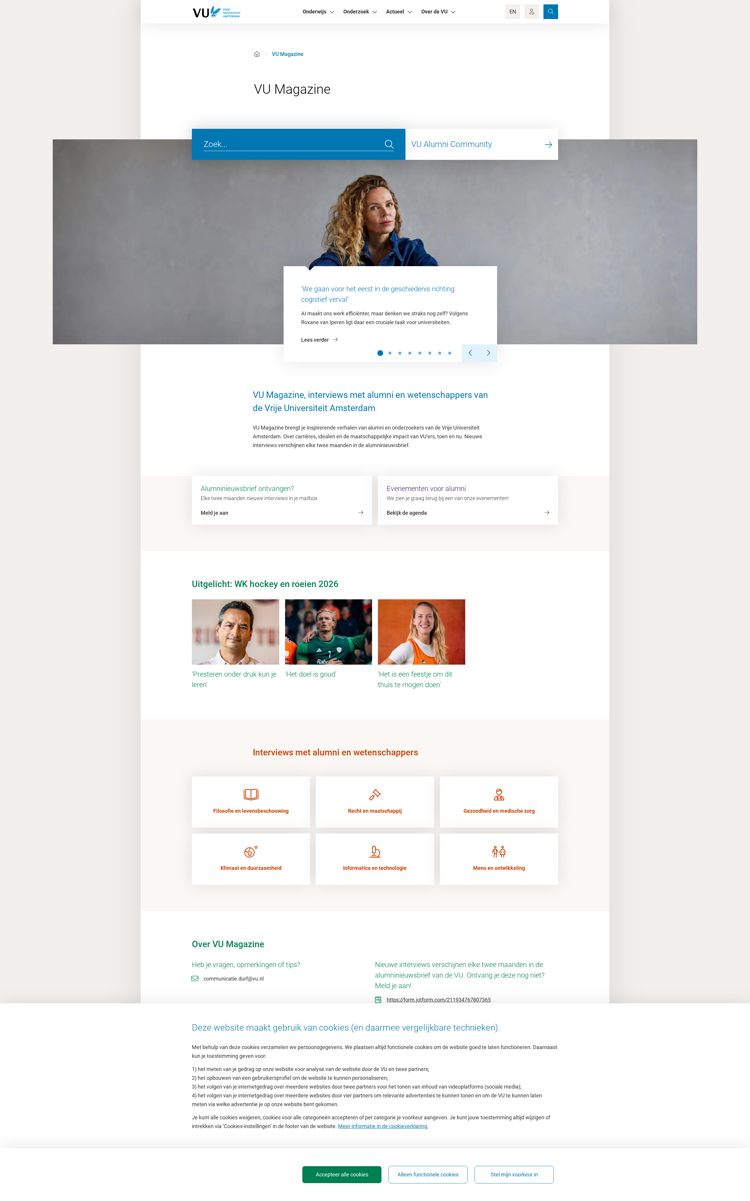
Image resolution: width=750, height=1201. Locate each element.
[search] (389, 144)
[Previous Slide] (471, 353)
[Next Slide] (488, 353)
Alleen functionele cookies (428, 1174)
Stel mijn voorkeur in (514, 1174)
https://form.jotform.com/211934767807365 (439, 1000)
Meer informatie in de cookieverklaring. (383, 1126)
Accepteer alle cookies (342, 1174)
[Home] (257, 54)
